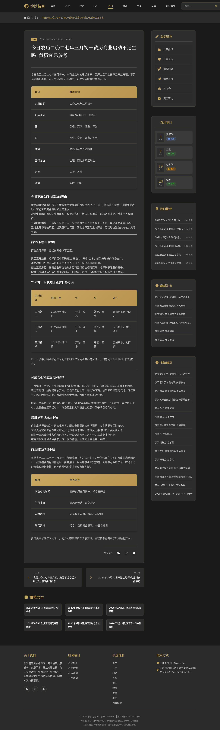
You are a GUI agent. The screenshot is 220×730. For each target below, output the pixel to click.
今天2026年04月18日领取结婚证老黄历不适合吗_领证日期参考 (169, 228)
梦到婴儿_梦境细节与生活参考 (170, 451)
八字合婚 (73, 667)
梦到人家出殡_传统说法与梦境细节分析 (173, 322)
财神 (125, 5)
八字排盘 (73, 663)
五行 (96, 5)
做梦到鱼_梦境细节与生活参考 (170, 314)
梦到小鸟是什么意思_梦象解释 (170, 485)
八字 (67, 5)
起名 (81, 5)
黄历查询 (73, 673)
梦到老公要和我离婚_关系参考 (170, 305)
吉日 (110, 5)
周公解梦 (170, 5)
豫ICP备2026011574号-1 (128, 716)
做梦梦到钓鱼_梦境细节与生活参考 (172, 297)
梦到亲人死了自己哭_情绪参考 (170, 425)
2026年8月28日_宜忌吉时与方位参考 (173, 493)
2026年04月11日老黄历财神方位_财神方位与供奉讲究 (169, 220)
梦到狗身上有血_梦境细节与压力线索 (173, 476)
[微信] (118, 553)
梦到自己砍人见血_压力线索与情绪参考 (173, 468)
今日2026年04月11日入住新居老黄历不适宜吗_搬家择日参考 (169, 246)
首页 (53, 5)
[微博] (126, 553)
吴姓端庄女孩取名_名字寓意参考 (169, 254)
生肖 (139, 5)
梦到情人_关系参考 (164, 340)
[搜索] (216, 6)
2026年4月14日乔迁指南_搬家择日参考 (169, 237)
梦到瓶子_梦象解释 (164, 331)
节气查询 (73, 677)
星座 (153, 5)
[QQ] (134, 553)
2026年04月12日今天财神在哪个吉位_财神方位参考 (169, 263)
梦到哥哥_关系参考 (164, 459)
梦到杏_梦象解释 (163, 433)
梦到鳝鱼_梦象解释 (164, 442)
